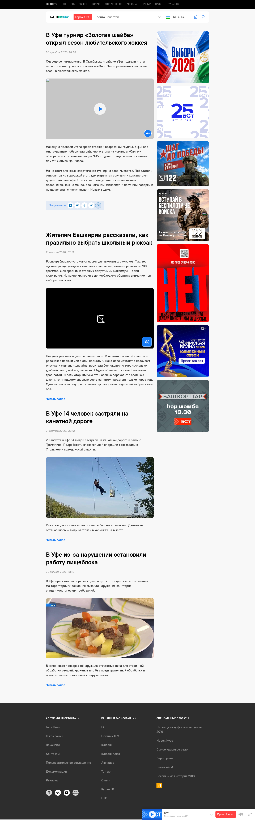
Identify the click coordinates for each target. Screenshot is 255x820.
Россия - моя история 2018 (175, 776)
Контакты (53, 754)
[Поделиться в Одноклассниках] (84, 205)
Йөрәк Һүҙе (164, 741)
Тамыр (147, 4)
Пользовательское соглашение (68, 763)
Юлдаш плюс (113, 4)
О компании (54, 736)
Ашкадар (132, 4)
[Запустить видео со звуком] (100, 108)
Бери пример (165, 758)
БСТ (64, 4)
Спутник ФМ (79, 4)
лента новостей (108, 17)
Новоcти (51, 4)
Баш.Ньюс (53, 727)
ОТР (104, 798)
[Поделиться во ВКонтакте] (77, 205)
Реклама (52, 780)
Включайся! (164, 767)
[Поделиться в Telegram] (91, 205)
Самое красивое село (172, 749)
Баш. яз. (179, 17)
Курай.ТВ (173, 4)
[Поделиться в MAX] (70, 205)
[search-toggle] (203, 17)
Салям (159, 4)
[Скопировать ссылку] (98, 205)
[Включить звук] (147, 342)
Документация (56, 771)
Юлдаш (95, 4)
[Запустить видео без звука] (148, 133)
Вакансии (53, 745)
